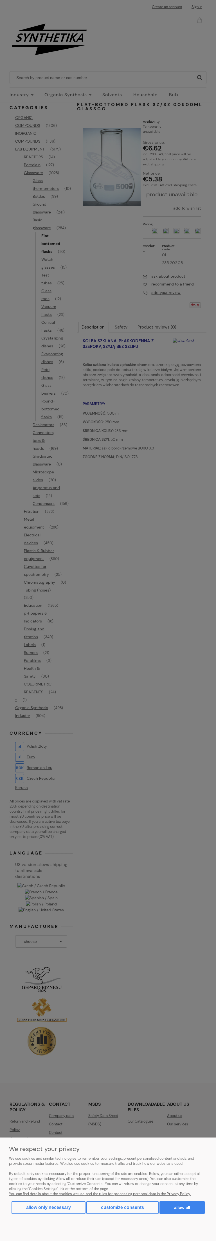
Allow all (182, 1207)
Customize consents (122, 1207)
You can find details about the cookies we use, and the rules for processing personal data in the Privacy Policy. (100, 1193)
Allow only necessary (48, 1207)
